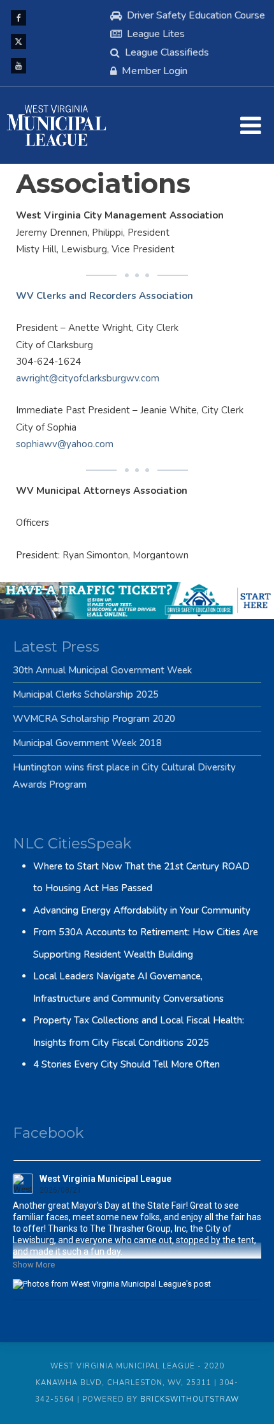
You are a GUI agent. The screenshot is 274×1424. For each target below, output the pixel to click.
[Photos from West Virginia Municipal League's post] (137, 1283)
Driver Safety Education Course (196, 15)
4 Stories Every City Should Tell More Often (126, 1064)
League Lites (156, 34)
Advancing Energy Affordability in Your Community (141, 910)
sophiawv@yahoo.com (64, 444)
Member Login (154, 71)
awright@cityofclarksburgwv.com (87, 378)
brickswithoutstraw (189, 1399)
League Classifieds (167, 52)
